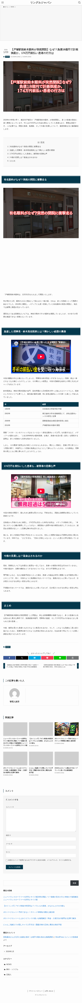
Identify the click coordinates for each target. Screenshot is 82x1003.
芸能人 (8, 974)
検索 (74, 883)
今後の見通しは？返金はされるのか (23, 157)
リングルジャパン (41, 2)
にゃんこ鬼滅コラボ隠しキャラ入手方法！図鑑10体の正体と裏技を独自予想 (32, 925)
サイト (8, 852)
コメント (10, 807)
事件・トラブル (12, 969)
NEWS (7, 56)
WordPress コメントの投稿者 (66, 937)
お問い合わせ (49, 991)
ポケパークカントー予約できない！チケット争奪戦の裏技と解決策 (29, 912)
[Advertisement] (41, 24)
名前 (8, 835)
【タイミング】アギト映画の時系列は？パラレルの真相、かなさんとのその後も (34, 906)
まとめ (12, 161)
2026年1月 (10, 951)
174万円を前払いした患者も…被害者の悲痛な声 (28, 154)
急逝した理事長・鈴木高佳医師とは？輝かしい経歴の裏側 (32, 150)
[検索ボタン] (79, 2)
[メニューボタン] (2, 2)
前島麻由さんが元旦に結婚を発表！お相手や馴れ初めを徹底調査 (28, 937)
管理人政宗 (14, 702)
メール (9, 844)
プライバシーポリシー (36, 991)
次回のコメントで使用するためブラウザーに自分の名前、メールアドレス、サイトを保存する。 (40, 860)
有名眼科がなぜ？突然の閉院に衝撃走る (25, 146)
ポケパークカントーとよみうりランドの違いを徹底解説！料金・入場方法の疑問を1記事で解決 (39, 918)
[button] (9, 658)
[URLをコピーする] (73, 658)
